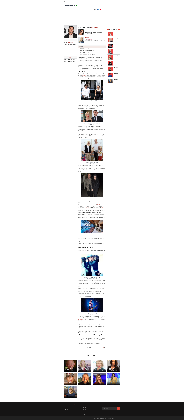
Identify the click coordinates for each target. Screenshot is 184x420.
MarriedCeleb (69, 404)
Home (94, 418)
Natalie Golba (90, 30)
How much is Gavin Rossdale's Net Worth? (87, 50)
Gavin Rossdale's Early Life (84, 52)
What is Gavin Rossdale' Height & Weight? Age (87, 54)
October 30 (69, 42)
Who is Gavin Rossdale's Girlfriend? (85, 48)
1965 (72, 42)
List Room (84, 412)
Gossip (84, 411)
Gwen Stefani (89, 39)
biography (68, 4)
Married (71, 1)
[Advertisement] (92, 17)
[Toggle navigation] (65, 1)
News (84, 414)
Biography (84, 409)
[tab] (92, 47)
